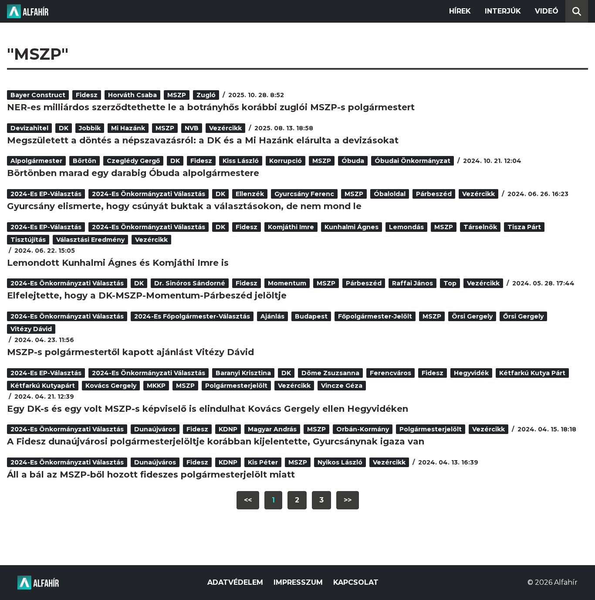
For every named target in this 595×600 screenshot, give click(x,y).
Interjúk (503, 11)
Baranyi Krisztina (243, 373)
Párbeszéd (434, 194)
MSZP (176, 95)
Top (449, 283)
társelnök (480, 227)
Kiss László (241, 161)
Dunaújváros (155, 429)
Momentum (287, 283)
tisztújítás (28, 240)
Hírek (460, 11)
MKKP (156, 386)
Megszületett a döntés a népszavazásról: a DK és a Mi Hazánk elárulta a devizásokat (203, 140)
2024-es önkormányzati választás (148, 194)
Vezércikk (225, 128)
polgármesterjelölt (236, 386)
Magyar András (272, 429)
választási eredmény (90, 240)
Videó (546, 11)
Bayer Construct (37, 95)
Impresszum (298, 582)
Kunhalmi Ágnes (352, 227)
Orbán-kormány (362, 429)
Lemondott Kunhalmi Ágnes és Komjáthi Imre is (118, 263)
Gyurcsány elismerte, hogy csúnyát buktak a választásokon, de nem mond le (184, 206)
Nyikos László (340, 462)
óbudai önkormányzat (412, 161)
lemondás (406, 227)
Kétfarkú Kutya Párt (532, 373)
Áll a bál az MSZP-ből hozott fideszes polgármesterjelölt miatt (151, 474)
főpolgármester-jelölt (375, 316)
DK (63, 128)
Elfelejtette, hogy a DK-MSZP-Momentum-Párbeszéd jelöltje (147, 295)
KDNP (228, 429)
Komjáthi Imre (291, 227)
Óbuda (352, 161)
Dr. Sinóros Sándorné (189, 283)
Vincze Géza (341, 386)
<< (248, 500)
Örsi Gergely (472, 316)
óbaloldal (390, 194)
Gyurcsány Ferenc (304, 194)
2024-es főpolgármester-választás (192, 316)
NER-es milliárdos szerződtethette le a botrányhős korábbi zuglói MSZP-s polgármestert (211, 107)
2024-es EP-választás (45, 194)
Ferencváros (390, 373)
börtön (84, 161)
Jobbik (90, 128)
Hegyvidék (471, 373)
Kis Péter (263, 462)
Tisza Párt (524, 227)
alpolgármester (36, 161)
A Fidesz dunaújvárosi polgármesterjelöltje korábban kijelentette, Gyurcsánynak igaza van (215, 441)
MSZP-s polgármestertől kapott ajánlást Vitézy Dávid (130, 352)
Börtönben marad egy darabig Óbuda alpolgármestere (133, 173)
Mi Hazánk (128, 128)
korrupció (285, 161)
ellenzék (250, 194)
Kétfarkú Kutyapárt (42, 386)
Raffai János (412, 283)
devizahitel (29, 128)
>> (348, 500)
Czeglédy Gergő (133, 161)
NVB (192, 128)
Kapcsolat (356, 582)
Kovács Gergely (110, 386)
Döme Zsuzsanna (330, 373)
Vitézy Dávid (31, 329)
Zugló (206, 95)
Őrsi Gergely (523, 316)
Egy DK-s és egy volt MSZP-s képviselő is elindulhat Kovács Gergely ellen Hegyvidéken (207, 408)
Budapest (311, 316)
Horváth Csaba (132, 95)
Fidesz (87, 95)
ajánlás (272, 316)
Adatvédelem (235, 582)
